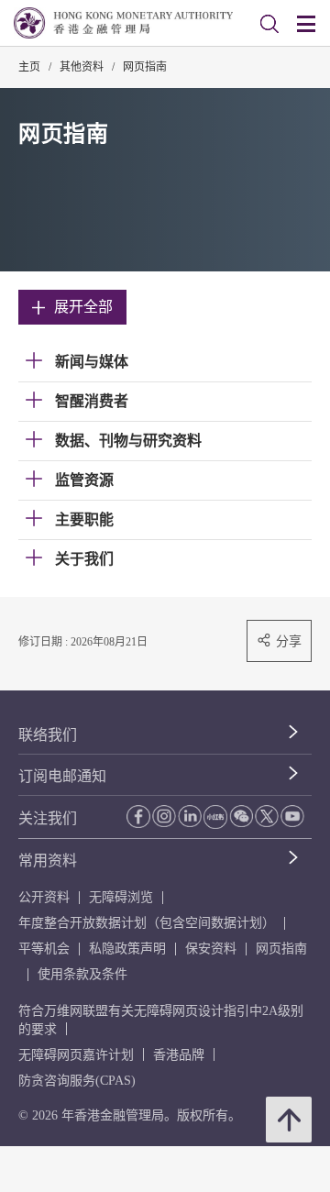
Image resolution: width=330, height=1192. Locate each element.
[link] (269, 24)
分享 (289, 641)
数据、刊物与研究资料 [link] (128, 440)
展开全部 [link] (83, 306)
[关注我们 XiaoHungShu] (215, 817)
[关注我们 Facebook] (138, 816)
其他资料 (82, 67)
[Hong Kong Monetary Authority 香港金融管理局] (123, 23)
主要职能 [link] (84, 519)
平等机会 (44, 948)
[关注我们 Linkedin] (190, 816)
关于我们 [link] (84, 559)
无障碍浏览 (121, 897)
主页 (29, 67)
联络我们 (47, 735)
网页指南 (145, 67)
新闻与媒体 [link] (91, 362)
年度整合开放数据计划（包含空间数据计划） (146, 923)
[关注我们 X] (267, 816)
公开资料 (44, 897)
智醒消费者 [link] (91, 401)
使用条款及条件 (82, 974)
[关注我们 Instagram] (164, 816)
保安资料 (210, 948)
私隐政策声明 (127, 948)
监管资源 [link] (84, 480)
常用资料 (47, 860)
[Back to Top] (289, 1119)
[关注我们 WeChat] (241, 816)
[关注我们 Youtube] (292, 816)
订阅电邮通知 (62, 776)
